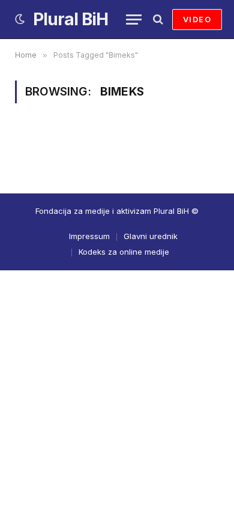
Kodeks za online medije (124, 252)
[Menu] (134, 19)
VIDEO (197, 19)
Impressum (89, 236)
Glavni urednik (151, 236)
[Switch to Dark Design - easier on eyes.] (20, 19)
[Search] (157, 19)
